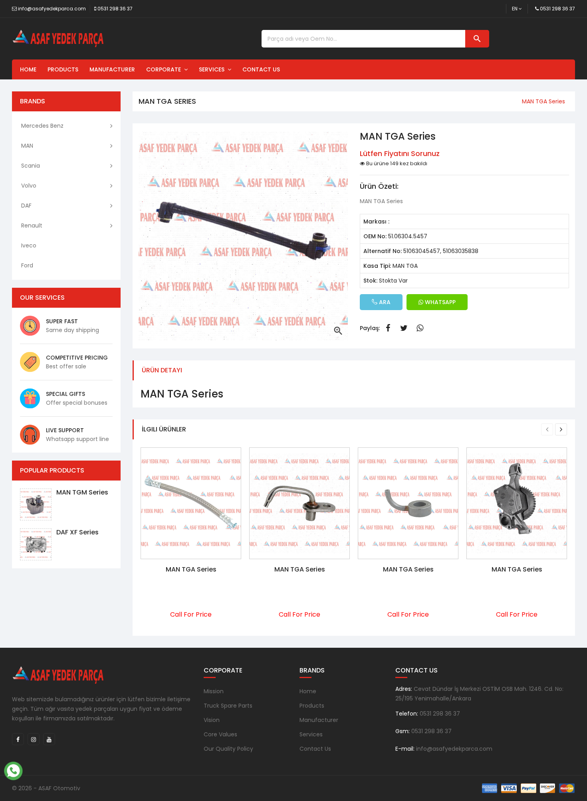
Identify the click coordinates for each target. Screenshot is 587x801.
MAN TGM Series (82, 492)
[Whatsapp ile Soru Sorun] (13, 770)
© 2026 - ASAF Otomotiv (46, 788)
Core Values (220, 734)
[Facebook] (18, 739)
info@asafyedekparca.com (52, 8)
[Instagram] (34, 739)
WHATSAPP (439, 302)
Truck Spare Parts (228, 706)
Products (63, 69)
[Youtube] (49, 739)
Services (213, 69)
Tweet (404, 328)
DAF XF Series (77, 532)
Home (28, 69)
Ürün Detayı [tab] (162, 370)
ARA (384, 302)
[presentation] (547, 429)
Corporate (165, 69)
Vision (212, 720)
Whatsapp (420, 328)
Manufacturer (112, 69)
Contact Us (261, 69)
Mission (214, 691)
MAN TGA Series (191, 569)
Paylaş (388, 328)
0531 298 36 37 (115, 8)
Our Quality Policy (228, 749)
